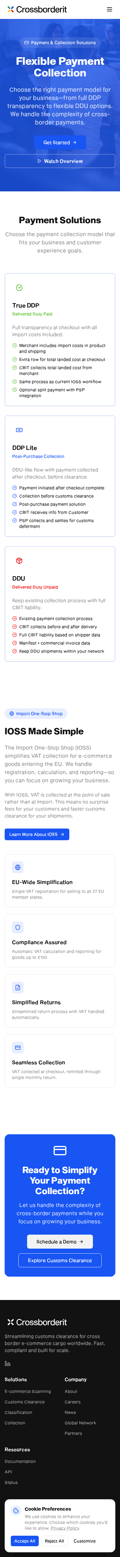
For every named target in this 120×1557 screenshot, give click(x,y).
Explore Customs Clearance (60, 1260)
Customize (85, 1540)
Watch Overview (63, 161)
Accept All (24, 1540)
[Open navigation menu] (109, 9)
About (71, 1391)
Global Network (80, 1422)
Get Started (56, 142)
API (8, 1471)
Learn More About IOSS (33, 834)
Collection (15, 1422)
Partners (73, 1433)
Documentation (20, 1461)
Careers (73, 1401)
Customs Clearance (25, 1401)
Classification (18, 1412)
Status (11, 1482)
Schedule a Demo (56, 1241)
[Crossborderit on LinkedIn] (7, 1363)
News (70, 1412)
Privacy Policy (65, 1527)
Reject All (54, 1540)
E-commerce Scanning (28, 1391)
